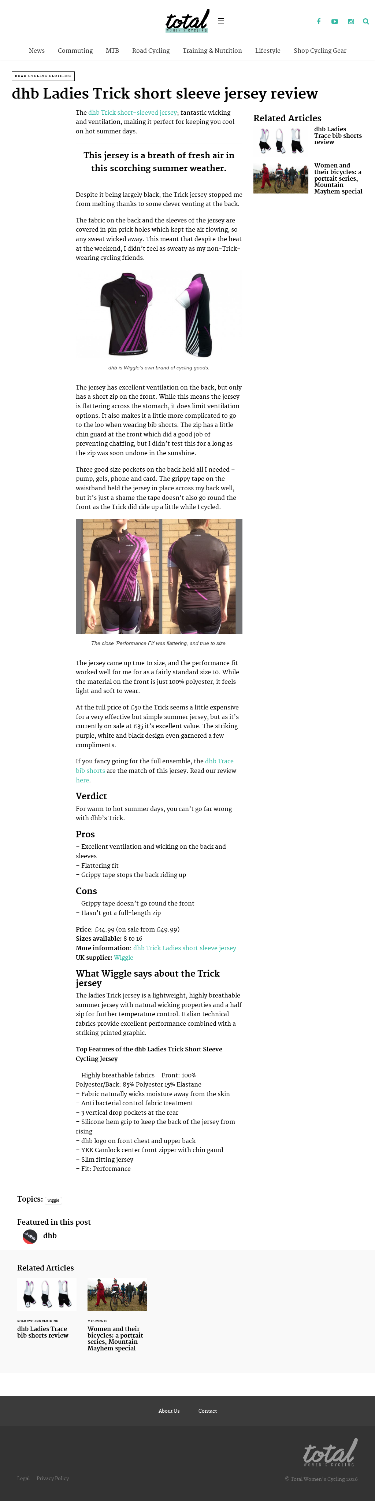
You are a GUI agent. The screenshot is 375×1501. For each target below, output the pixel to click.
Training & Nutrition (212, 51)
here (82, 780)
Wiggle (123, 958)
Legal (23, 1479)
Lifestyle (268, 51)
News (37, 51)
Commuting (75, 51)
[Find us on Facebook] (318, 22)
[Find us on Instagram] (351, 22)
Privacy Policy (53, 1479)
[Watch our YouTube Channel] (335, 22)
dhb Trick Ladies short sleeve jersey (184, 948)
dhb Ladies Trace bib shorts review (308, 141)
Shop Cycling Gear (320, 51)
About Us (169, 1411)
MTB (112, 51)
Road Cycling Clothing (43, 76)
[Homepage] (330, 1450)
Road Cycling (151, 51)
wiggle (53, 1200)
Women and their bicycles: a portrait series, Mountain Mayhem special (308, 180)
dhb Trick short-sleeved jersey (132, 113)
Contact (207, 1411)
